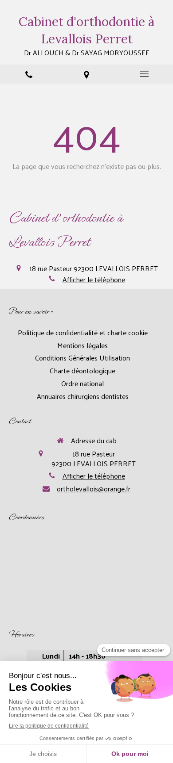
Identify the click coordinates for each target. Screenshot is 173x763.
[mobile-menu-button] (144, 74)
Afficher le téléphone (94, 279)
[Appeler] (29, 74)
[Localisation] (86, 74)
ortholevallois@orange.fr (93, 489)
